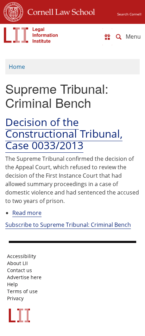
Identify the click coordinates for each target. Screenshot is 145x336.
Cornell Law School (59, 11)
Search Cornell (129, 14)
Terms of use (22, 291)
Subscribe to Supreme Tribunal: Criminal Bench (68, 225)
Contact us (19, 270)
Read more (27, 213)
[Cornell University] (13, 11)
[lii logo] (31, 35)
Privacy (15, 298)
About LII (17, 263)
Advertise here (24, 277)
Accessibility (21, 256)
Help (12, 284)
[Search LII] (119, 36)
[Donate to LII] (107, 36)
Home (17, 67)
